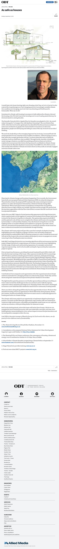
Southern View (7, 452)
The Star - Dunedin (8, 471)
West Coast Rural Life (9, 435)
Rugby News (7, 491)
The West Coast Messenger (10, 433)
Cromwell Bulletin (8, 464)
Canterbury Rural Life (9, 440)
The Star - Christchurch (9, 444)
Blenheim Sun (7, 425)
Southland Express (8, 479)
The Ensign (6, 477)
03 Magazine (7, 489)
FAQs (5, 523)
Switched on (54, 370)
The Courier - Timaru (9, 458)
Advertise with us (8, 528)
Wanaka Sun (7, 462)
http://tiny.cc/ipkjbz (29, 332)
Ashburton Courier (8, 456)
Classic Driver (7, 487)
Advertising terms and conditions (11, 534)
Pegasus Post (7, 448)
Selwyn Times (7, 454)
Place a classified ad (8, 532)
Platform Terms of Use (9, 412)
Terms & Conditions (8, 519)
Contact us (6, 404)
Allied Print (6, 508)
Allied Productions (8, 504)
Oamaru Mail (7, 460)
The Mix (11, 7)
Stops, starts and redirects (10, 521)
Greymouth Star (7, 429)
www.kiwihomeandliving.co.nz (11, 327)
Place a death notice (9, 530)
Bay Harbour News (8, 446)
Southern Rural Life (8, 475)
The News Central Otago (9, 468)
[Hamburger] (55, 2)
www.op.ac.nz (30, 346)
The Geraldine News (8, 442)
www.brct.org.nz (31, 349)
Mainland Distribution (9, 510)
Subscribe (50, 2)
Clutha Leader (7, 473)
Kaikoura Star (7, 427)
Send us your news (8, 406)
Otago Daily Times (8, 423)
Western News (7, 450)
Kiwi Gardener (7, 485)
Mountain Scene (8, 466)
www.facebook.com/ (8, 342)
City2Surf (6, 497)
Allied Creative (7, 506)
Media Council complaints (10, 414)
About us (6, 408)
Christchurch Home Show (10, 499)
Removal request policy (9, 417)
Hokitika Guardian (8, 431)
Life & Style (4, 7)
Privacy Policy (7, 410)
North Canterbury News (9, 437)
